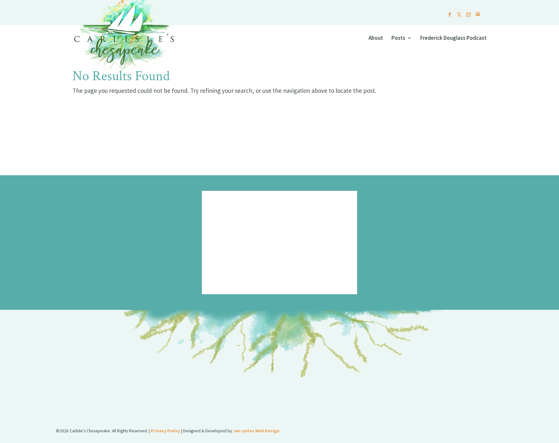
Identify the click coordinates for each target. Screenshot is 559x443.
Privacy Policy (165, 431)
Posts (398, 38)
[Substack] (478, 16)
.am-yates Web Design (256, 431)
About (375, 38)
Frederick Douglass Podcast (453, 38)
